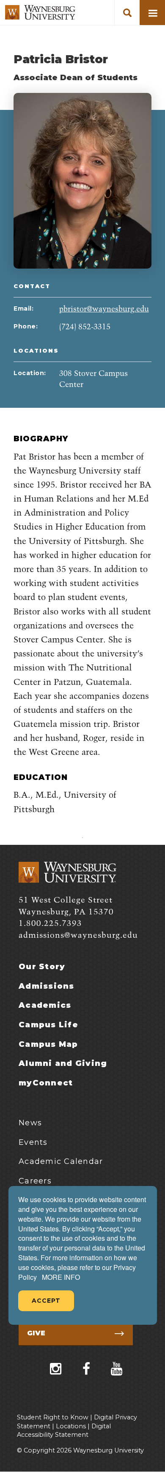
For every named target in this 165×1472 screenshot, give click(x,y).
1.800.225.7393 (50, 924)
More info (61, 1277)
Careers (35, 1181)
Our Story (42, 966)
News (30, 1122)
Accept (46, 1300)
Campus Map (48, 1044)
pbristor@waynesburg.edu (104, 309)
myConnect (46, 1083)
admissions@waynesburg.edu (78, 935)
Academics (45, 1005)
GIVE (36, 1333)
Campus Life (48, 1024)
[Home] (40, 12)
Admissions (46, 986)
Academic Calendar (61, 1161)
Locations (71, 1426)
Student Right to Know (52, 1417)
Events (33, 1142)
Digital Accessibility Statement (64, 1430)
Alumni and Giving (63, 1063)
